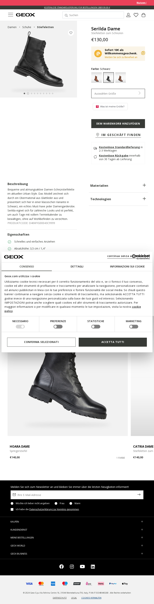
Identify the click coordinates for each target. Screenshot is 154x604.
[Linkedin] (93, 567)
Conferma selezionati (41, 342)
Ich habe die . (47, 509)
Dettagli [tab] (77, 266)
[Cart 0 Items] (143, 16)
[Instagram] (72, 567)
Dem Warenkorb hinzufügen (118, 123)
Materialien (99, 186)
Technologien (100, 199)
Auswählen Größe (105, 93)
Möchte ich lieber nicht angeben (33, 503)
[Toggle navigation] (11, 15)
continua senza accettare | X (128, 256)
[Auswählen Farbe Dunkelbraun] (120, 77)
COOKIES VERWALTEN (91, 598)
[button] (118, 135)
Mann (77, 503)
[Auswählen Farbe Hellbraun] (96, 77)
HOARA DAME (20, 446)
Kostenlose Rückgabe (113, 155)
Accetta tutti (112, 342)
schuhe (26, 27)
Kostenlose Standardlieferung (119, 147)
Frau (62, 503)
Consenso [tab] (27, 266)
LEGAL (74, 598)
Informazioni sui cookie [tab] (127, 266)
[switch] (58, 327)
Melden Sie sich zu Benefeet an (121, 57)
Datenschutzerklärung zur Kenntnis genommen (54, 509)
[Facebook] (61, 567)
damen (12, 27)
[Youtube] (82, 567)
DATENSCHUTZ (60, 598)
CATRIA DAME (143, 446)
